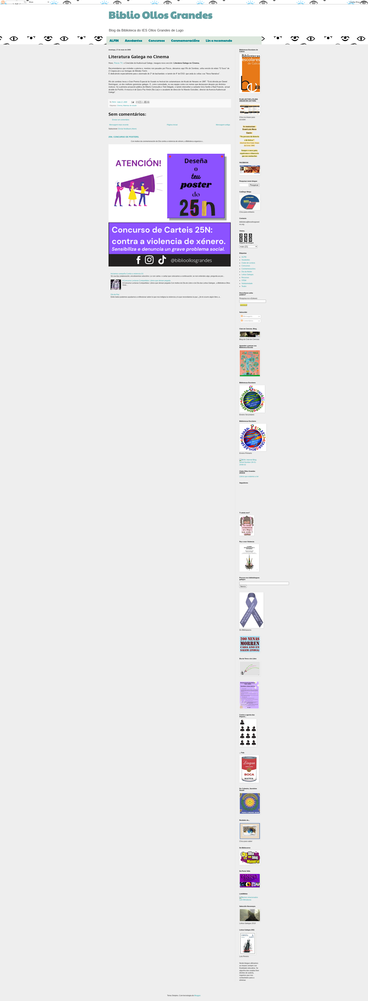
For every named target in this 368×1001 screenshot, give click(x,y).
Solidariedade (247, 283)
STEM (243, 280)
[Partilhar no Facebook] (145, 102)
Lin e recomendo (219, 40)
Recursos (245, 278)
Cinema (119, 105)
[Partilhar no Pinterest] (148, 102)
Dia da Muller (246, 272)
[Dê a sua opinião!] (140, 102)
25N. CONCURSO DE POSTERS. (124, 137)
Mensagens (247, 316)
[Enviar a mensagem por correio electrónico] (132, 102)
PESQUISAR (243, 305)
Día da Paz (115, 295)
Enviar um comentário (120, 120)
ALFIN (114, 40)
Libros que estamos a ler (249, 476)
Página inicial (172, 125)
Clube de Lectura (248, 263)
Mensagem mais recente (119, 125)
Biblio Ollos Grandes (160, 14)
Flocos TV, (118, 63)
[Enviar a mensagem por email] (137, 102)
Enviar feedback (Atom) (127, 129)
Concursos (156, 40)
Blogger (197, 996)
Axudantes (133, 40)
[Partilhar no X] (142, 102)
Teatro (243, 286)
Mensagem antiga (223, 125)
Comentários (248, 321)
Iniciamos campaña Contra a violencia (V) (127, 274)
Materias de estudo (130, 105)
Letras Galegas (247, 275)
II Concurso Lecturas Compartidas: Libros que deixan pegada (146, 281)
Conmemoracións (185, 40)
